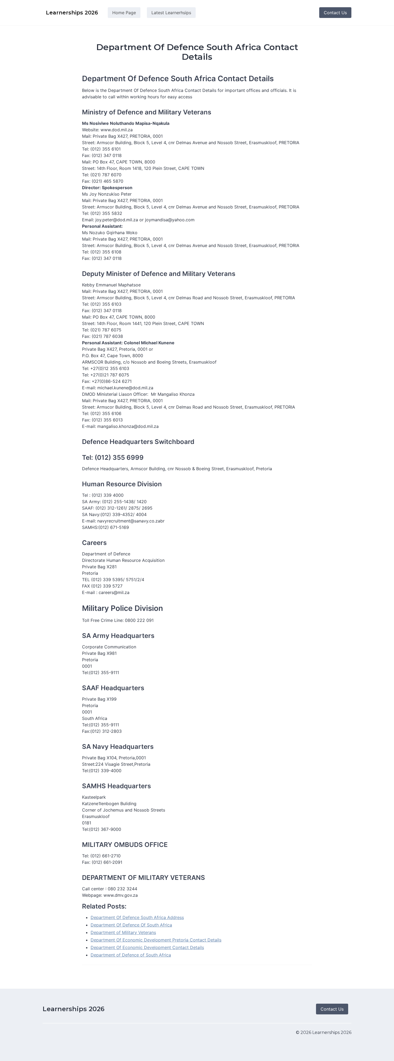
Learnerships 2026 (74, 1009)
